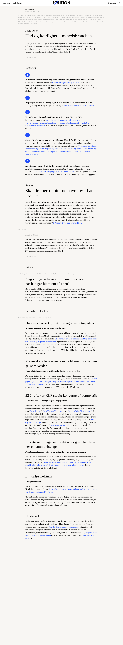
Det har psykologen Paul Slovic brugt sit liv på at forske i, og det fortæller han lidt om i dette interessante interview (61, 381)
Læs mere (29, 57)
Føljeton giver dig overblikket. (67, 223)
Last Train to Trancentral (53, 411)
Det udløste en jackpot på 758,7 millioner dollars (54, 171)
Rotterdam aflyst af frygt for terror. (66, 82)
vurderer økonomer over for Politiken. (79, 105)
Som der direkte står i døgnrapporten (63, 527)
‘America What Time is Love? (79, 411)
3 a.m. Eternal (35, 411)
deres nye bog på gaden (61, 425)
